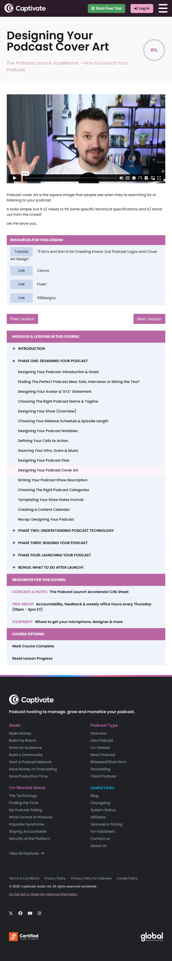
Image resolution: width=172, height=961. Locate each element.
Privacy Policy (55, 878)
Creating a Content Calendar (44, 509)
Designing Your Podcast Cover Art (48, 470)
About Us (98, 845)
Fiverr (32, 284)
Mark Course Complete (33, 646)
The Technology (23, 795)
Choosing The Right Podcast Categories (53, 489)
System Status (103, 810)
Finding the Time (23, 802)
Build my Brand (22, 740)
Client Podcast (103, 776)
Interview (98, 733)
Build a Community (26, 754)
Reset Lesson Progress (32, 658)
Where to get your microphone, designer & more (67, 621)
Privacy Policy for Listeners (91, 878)
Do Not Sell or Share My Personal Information (43, 894)
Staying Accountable (27, 831)
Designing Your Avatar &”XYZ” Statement (54, 391)
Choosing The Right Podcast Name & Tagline (58, 401)
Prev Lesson (22, 319)
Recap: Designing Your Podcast (46, 519)
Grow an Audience (25, 747)
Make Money (20, 733)
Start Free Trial (109, 8)
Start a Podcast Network (30, 762)
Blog (94, 795)
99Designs (37, 297)
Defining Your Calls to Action (43, 440)
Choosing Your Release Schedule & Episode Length (63, 421)
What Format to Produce (30, 817)
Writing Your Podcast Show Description (52, 480)
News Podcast (102, 754)
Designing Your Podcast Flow (43, 460)
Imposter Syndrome (26, 824)
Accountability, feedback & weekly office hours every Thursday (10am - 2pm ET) (81, 607)
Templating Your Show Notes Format (51, 499)
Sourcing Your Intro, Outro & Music (48, 450)
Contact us (100, 838)
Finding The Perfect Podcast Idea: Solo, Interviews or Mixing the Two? (79, 381)
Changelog (100, 802)
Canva (33, 270)
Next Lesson (149, 319)
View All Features (24, 853)
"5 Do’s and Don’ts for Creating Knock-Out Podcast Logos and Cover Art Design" (83, 255)
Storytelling (100, 769)
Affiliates (98, 817)
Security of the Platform (29, 838)
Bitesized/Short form (108, 762)
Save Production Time (28, 776)
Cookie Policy (127, 878)
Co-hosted (100, 747)
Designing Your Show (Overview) (47, 411)
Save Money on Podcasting (33, 769)
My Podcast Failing (25, 810)
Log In (144, 8)
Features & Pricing (106, 824)
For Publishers (102, 831)
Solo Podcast (101, 740)
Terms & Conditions (24, 878)
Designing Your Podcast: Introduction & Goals (58, 371)
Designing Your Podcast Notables (48, 430)
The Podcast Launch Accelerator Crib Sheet (70, 591)
